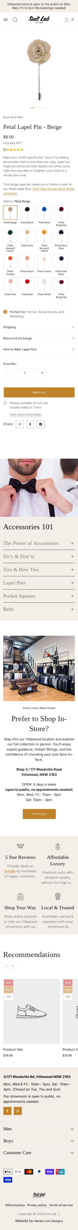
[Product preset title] (31, 1011)
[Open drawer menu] (5, 19)
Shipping (9, 327)
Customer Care (17, 1152)
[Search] (15, 19)
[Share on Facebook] (30, 424)
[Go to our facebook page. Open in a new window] (7, 1111)
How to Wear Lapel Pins (20, 349)
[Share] (20, 424)
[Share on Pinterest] (41, 424)
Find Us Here (39, 813)
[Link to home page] (39, 1195)
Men (7, 1128)
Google (10, 871)
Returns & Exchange (17, 338)
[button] (32, 107)
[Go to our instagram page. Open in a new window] (18, 1111)
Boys (8, 1140)
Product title (13, 1050)
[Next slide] (13, 966)
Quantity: (10, 364)
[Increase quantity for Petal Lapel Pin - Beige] (42, 373)
